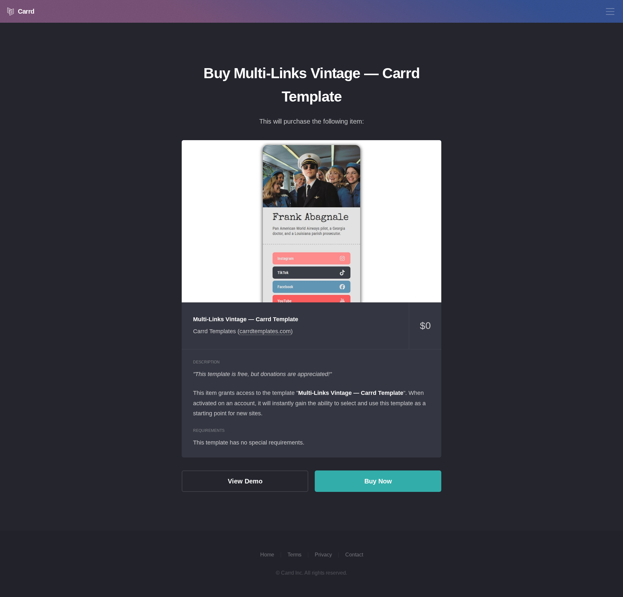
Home (267, 554)
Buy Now (378, 481)
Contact (354, 554)
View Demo (311, 221)
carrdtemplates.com (265, 331)
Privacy (323, 554)
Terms (294, 554)
